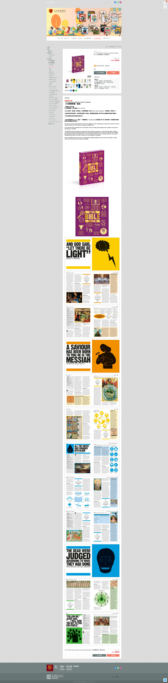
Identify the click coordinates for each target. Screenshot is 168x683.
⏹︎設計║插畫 (51, 72)
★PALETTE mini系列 (52, 105)
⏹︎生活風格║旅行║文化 (53, 77)
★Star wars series (52, 114)
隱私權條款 (76, 666)
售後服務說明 (69, 669)
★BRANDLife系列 (52, 110)
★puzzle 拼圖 (51, 118)
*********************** (52, 88)
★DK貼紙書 (51, 96)
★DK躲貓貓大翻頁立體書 (53, 90)
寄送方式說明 (69, 667)
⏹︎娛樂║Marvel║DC (52, 79)
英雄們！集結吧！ (52, 55)
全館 (95, 65)
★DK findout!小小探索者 (53, 99)
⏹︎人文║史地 (51, 66)
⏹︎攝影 (50, 70)
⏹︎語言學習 (51, 83)
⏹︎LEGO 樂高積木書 (52, 81)
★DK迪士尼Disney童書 (53, 97)
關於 (56, 666)
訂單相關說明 (62, 669)
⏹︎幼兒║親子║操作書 (52, 86)
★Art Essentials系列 (52, 108)
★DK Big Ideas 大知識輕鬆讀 (54, 101)
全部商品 (62, 666)
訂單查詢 (62, 667)
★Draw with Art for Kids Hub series (55, 121)
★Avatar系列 (51, 112)
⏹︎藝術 (50, 68)
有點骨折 (50, 56)
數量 (95, 69)
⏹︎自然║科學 (51, 64)
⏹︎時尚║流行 (51, 75)
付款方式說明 (69, 666)
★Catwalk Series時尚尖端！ (54, 107)
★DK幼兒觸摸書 (52, 92)
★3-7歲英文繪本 (52, 116)
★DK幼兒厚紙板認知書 (53, 94)
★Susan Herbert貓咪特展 (53, 103)
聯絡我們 (56, 667)
